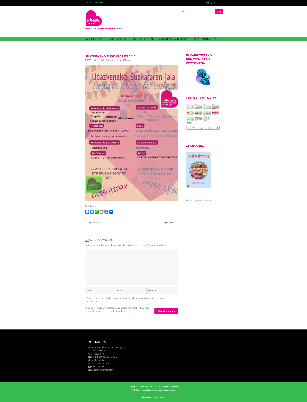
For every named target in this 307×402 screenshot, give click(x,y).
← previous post (93, 223)
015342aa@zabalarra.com (104, 357)
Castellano (99, 2)
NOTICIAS (126, 60)
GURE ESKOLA (94, 39)
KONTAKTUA (209, 39)
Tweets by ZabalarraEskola (199, 200)
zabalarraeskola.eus (100, 360)
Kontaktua (162, 397)
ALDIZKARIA (181, 39)
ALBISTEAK (165, 39)
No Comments (109, 60)
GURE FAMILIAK (117, 39)
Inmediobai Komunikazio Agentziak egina (159, 390)
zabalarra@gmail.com (102, 369)
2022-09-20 (91, 60)
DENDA (195, 39)
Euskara (88, 2)
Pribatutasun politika (149, 397)
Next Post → (170, 223)
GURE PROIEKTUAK (142, 39)
